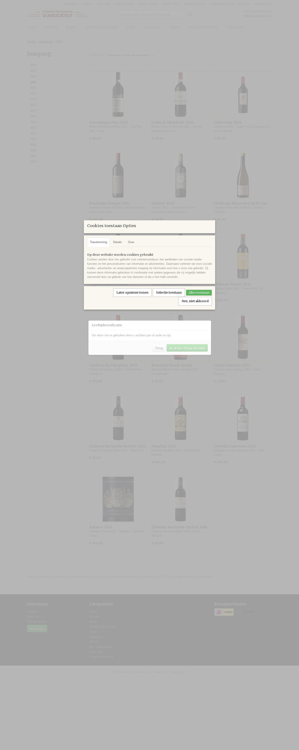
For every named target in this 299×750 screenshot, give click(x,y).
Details (117, 242)
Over (131, 242)
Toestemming (98, 242)
